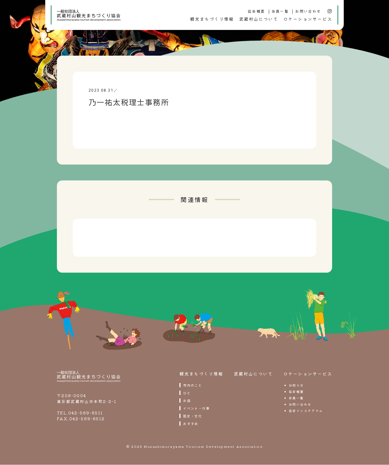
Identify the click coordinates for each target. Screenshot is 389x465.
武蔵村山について (258, 19)
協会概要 (256, 11)
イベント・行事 (196, 408)
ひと (187, 393)
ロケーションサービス (307, 19)
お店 (187, 400)
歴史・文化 (192, 416)
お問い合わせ (308, 11)
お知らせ (296, 385)
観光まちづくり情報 (212, 19)
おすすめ (190, 423)
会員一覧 (280, 11)
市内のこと (192, 385)
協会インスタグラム (306, 410)
